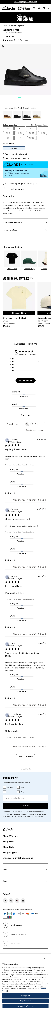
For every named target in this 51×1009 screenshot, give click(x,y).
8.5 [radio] (30, 133)
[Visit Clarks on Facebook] (5, 900)
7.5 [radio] (7, 133)
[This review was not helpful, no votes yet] (43, 500)
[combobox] (36, 430)
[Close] (44, 958)
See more (25, 415)
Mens (22, 787)
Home (5, 26)
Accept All (25, 995)
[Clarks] (16, 8)
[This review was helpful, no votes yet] (38, 500)
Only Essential (25, 1001)
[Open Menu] (48, 7)
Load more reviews (25, 756)
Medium (13, 148)
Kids (8, 792)
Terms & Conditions (35, 812)
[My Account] (38, 7)
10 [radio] (20, 138)
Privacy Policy (8, 814)
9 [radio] (41, 133)
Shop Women (10, 836)
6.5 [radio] (31, 128)
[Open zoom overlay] (3, 46)
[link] (19, 306)
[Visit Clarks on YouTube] (23, 900)
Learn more (9, 175)
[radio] (7, 119)
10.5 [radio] (30, 138)
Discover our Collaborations (18, 858)
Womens (10, 787)
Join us (25, 806)
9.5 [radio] (8, 138)
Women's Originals (16, 26)
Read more (7, 213)
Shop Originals (11, 852)
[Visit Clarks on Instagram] (11, 900)
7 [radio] (42, 128)
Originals (24, 792)
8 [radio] (18, 133)
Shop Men (8, 841)
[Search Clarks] (34, 7)
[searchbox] (15, 424)
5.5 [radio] (8, 128)
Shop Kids (8, 847)
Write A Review (25, 380)
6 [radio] (19, 128)
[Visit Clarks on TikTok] (17, 900)
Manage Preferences (25, 1006)
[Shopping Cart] (43, 7)
